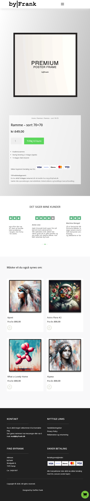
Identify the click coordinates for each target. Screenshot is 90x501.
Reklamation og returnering (57, 435)
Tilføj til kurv (34, 141)
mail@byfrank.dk (18, 436)
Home (34, 118)
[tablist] (45, 244)
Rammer (40, 118)
